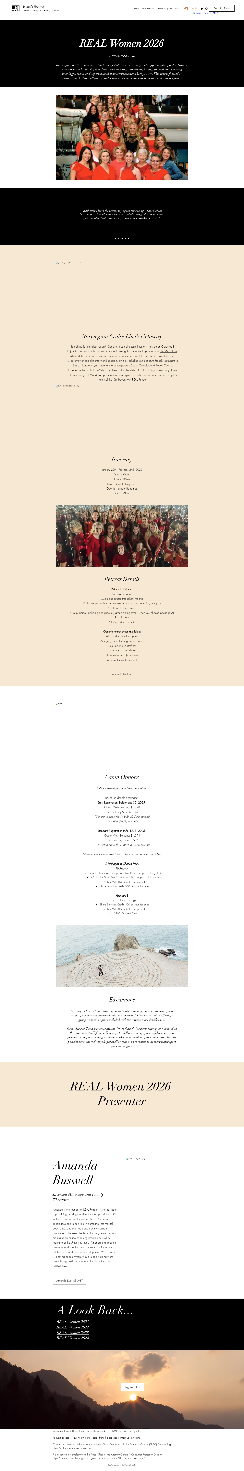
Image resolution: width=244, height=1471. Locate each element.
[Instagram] (206, 8)
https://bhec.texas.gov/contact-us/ (72, 1447)
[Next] (229, 216)
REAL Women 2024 (73, 1338)
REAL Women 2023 (73, 1332)
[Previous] (15, 216)
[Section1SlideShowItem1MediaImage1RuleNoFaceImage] (118, 238)
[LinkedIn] (202, 8)
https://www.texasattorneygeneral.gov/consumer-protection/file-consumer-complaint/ (99, 1458)
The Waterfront (168, 351)
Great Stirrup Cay (79, 1028)
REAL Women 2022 (73, 1327)
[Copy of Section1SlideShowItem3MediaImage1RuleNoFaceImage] (115, 238)
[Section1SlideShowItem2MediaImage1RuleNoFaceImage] (128, 238)
